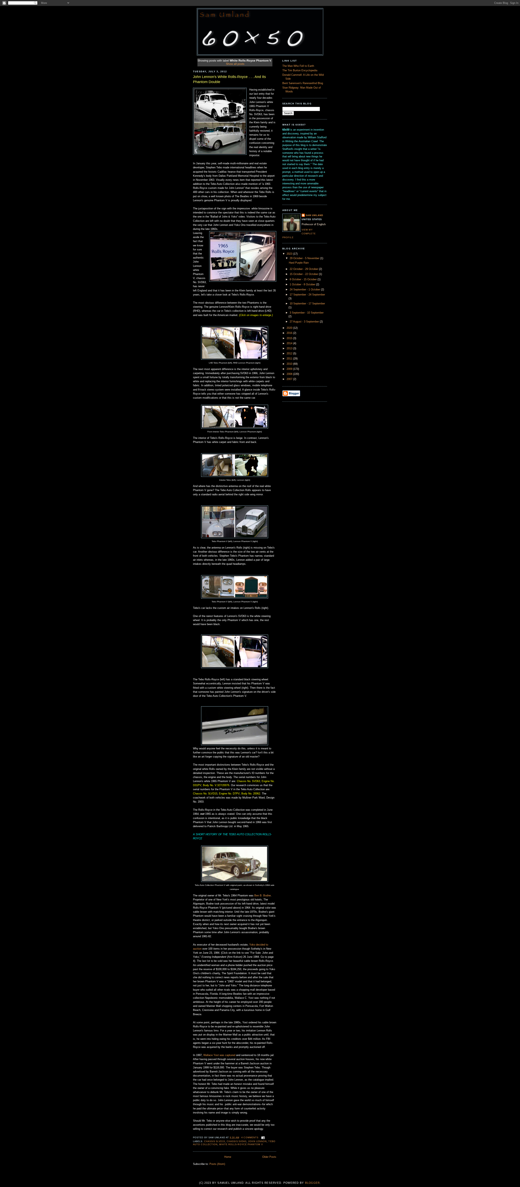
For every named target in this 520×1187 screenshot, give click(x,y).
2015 (290, 338)
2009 (290, 369)
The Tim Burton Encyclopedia (299, 70)
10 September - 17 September (307, 303)
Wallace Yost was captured (219, 1055)
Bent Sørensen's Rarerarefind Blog (302, 83)
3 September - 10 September (307, 312)
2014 (290, 343)
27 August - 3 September (305, 321)
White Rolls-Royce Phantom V (241, 1144)
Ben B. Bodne (262, 895)
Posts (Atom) (217, 1164)
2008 (290, 374)
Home (227, 1157)
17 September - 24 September (307, 294)
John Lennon (257, 1141)
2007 (290, 379)
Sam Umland (314, 215)
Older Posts (269, 1157)
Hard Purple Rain (299, 262)
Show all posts (235, 63)
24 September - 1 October (305, 289)
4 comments (249, 1137)
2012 (290, 353)
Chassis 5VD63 (236, 1141)
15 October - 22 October (304, 274)
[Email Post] (262, 1137)
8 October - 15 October (303, 279)
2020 (290, 328)
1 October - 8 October (303, 284)
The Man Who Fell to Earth (298, 66)
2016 (290, 333)
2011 (290, 358)
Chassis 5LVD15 (214, 1141)
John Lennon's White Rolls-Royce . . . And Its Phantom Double (229, 79)
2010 (290, 363)
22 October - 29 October (304, 269)
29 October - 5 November (305, 258)
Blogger (312, 1183)
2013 (290, 348)
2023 (290, 253)
